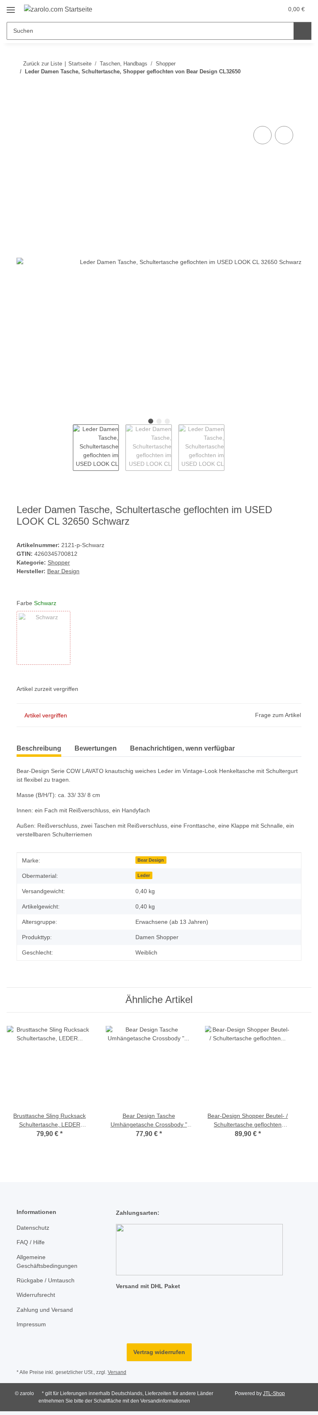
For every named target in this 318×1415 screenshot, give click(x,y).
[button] (244, 9)
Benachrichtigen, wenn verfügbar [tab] (182, 748)
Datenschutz (33, 1227)
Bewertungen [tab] (96, 748)
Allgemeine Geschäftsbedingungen (47, 1261)
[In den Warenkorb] (23, 114)
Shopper (59, 562)
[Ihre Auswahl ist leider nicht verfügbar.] (43, 638)
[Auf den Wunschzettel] (284, 135)
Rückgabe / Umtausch (46, 1280)
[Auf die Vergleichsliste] (262, 135)
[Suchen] (302, 31)
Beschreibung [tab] (39, 748)
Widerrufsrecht (36, 1294)
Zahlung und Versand (45, 1309)
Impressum (31, 1324)
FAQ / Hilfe (31, 1242)
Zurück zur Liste (42, 64)
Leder (143, 875)
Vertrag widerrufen (159, 1352)
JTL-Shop (274, 1393)
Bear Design (150, 860)
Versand (117, 1372)
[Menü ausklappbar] (11, 7)
